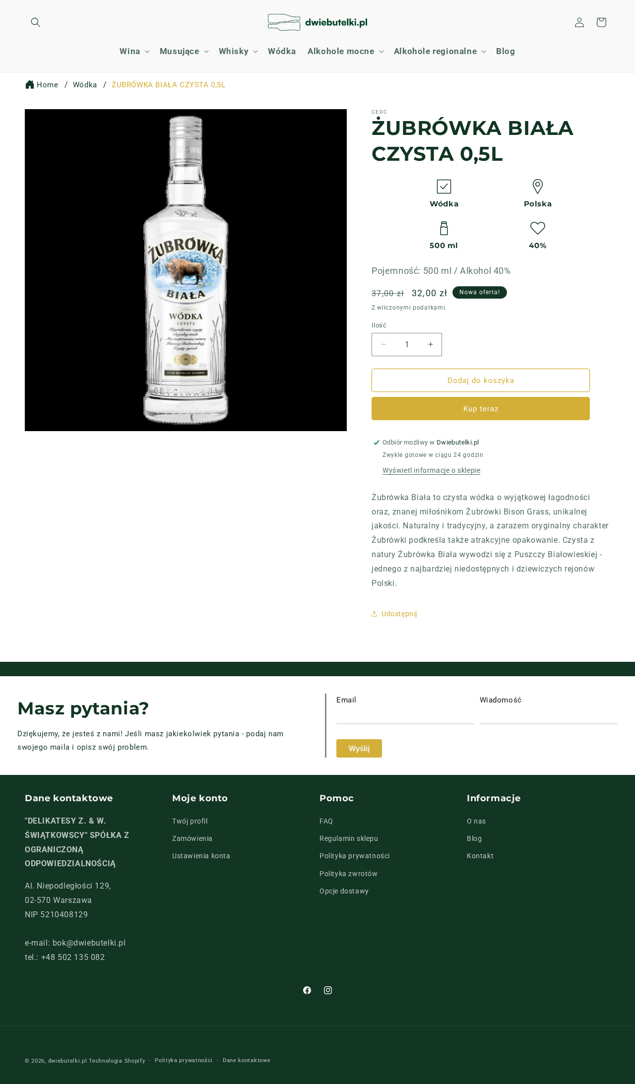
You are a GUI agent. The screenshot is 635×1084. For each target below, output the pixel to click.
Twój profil (190, 821)
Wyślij (359, 748)
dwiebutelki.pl (67, 1061)
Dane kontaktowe (247, 1060)
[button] (36, 22)
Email (346, 700)
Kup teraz (481, 408)
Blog (474, 839)
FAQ (326, 821)
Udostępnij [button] (399, 614)
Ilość (379, 324)
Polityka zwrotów (348, 874)
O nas (476, 821)
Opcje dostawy (344, 891)
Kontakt (480, 856)
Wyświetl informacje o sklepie (431, 470)
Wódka (85, 84)
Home (47, 84)
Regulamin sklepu (349, 839)
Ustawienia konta (201, 856)
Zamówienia (192, 839)
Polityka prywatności (354, 856)
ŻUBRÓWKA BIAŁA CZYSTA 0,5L (169, 84)
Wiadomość (501, 700)
